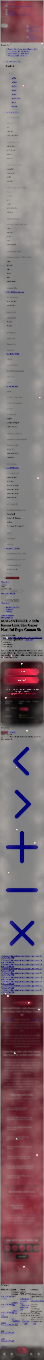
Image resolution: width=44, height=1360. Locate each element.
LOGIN (22, 671)
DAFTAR (22, 680)
